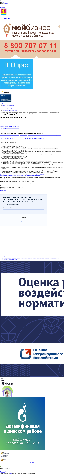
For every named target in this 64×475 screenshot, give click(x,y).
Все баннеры (32, 462)
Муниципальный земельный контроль (8, 256)
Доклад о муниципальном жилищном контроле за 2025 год (9, 129)
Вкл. (5, 3)
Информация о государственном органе (8, 105)
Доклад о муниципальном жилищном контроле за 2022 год (9, 124)
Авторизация (2, 472)
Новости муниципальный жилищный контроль (9, 110)
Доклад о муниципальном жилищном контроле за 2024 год (9, 128)
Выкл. (7, 3)
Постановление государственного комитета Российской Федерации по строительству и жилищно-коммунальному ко (19, 135)
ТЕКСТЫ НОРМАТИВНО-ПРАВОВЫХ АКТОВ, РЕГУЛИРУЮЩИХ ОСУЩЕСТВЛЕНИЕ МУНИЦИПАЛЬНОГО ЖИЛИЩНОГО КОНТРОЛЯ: (24, 138)
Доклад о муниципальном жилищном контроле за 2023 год (9, 126)
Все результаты (2, 7)
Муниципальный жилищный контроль (8, 108)
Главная (3, 103)
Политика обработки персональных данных (7, 471)
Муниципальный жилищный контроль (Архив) (9, 257)
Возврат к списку (3, 190)
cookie (11, 473)
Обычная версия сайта (4, 4)
